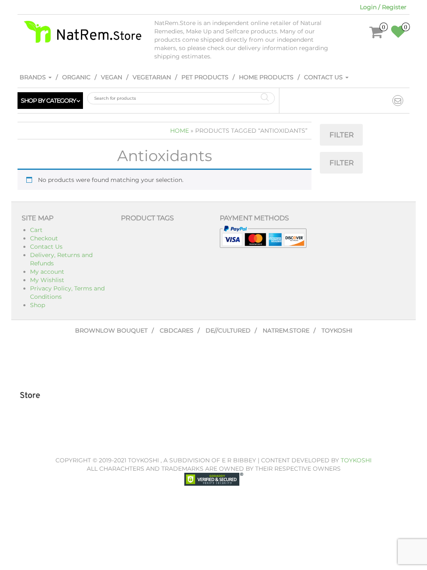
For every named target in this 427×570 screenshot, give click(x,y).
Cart (36, 230)
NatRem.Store (286, 330)
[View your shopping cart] (376, 35)
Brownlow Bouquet (111, 330)
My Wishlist (47, 280)
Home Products (266, 77)
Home (179, 130)
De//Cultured (228, 330)
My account (47, 271)
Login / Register (383, 7)
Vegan (111, 77)
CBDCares (176, 330)
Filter (341, 135)
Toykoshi (337, 330)
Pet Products (205, 77)
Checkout (44, 238)
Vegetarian (152, 77)
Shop (37, 305)
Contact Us (324, 77)
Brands (34, 77)
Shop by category (48, 100)
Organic (76, 77)
